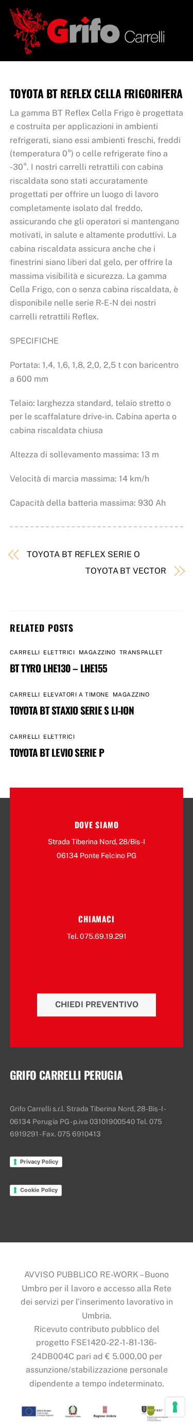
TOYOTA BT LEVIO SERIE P (57, 752)
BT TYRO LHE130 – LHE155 (58, 668)
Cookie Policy (39, 1190)
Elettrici (59, 652)
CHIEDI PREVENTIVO (96, 1004)
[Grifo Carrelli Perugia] (87, 48)
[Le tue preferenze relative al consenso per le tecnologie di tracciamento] (175, 1407)
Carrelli (25, 652)
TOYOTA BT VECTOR (125, 571)
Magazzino (97, 652)
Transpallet (141, 652)
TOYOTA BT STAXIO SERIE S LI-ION (72, 710)
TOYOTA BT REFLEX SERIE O (83, 554)
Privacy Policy (39, 1161)
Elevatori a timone (76, 694)
